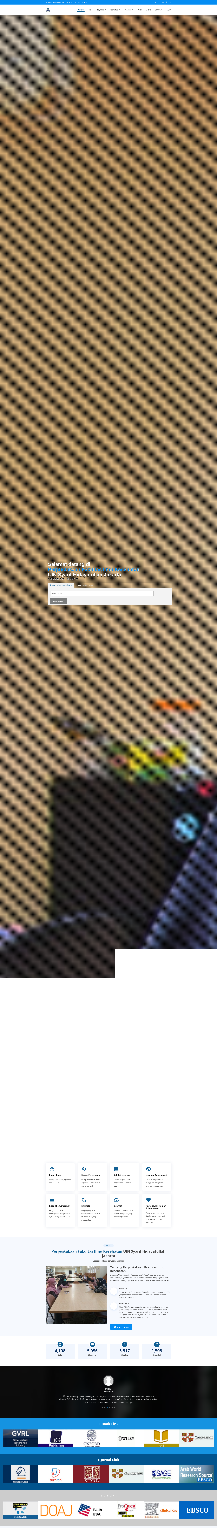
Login (169, 10)
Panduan (128, 10)
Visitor (148, 10)
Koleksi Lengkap (122, 1175)
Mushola (85, 1205)
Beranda (81, 10)
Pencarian (58, 601)
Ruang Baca (55, 1175)
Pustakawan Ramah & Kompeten (156, 1207)
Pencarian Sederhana (62, 585)
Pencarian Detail (85, 585)
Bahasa (157, 10)
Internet (118, 1205)
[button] (102, 1407)
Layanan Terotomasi (156, 1175)
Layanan (100, 10)
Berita (140, 10)
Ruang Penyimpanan (59, 1205)
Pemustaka (114, 10)
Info (89, 10)
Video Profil (122, 1327)
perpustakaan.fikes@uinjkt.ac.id (60, 2)
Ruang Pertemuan (90, 1175)
